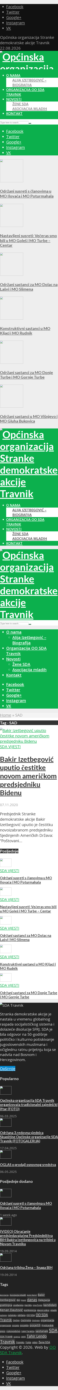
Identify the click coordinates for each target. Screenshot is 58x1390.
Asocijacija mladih (29, 108)
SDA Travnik (6, 1336)
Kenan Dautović (11, 1310)
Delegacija (44, 1300)
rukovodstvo (13, 1331)
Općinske (36, 1320)
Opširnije (7, 1068)
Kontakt (14, 113)
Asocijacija (4, 1295)
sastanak (41, 1331)
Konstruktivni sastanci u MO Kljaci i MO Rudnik (25, 330)
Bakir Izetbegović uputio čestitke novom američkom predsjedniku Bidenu (28, 776)
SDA (53, 1330)
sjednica (16, 1337)
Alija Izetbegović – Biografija (29, 82)
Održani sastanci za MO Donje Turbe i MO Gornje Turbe (26, 374)
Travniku (20, 1342)
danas (32, 1299)
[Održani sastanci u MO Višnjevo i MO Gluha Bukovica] (11, 406)
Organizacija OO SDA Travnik (26, 650)
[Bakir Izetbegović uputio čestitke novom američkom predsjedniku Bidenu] (29, 741)
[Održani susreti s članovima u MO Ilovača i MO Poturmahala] (11, 181)
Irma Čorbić (37, 1305)
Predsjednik (47, 1325)
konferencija (30, 1310)
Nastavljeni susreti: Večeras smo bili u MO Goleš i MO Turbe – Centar (28, 240)
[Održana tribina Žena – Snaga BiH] (5, 1260)
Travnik (7, 1342)
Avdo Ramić (32, 1295)
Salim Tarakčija (27, 1331)
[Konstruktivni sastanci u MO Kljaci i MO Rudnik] (11, 318)
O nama (13, 75)
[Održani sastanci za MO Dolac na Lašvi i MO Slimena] (11, 274)
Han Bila (28, 1305)
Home (5, 715)
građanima (18, 1305)
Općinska (26, 1320)
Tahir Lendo (37, 1336)
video (35, 1342)
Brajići (23, 1300)
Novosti (13, 99)
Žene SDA (20, 104)
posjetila (24, 1325)
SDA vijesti (10, 746)
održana (21, 1315)
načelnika (12, 1315)
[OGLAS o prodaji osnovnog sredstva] (5, 1157)
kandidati (50, 1305)
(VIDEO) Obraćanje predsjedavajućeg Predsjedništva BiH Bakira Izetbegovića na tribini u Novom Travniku (28, 1237)
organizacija (47, 1320)
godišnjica (6, 1305)
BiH (18, 1300)
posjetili (35, 1325)
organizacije (5, 1325)
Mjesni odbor (43, 1310)
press (2, 1331)
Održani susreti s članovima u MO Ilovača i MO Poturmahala (26, 880)
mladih (53, 1310)
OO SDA (30, 1315)
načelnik (3, 1315)
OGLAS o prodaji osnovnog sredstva (28, 1165)
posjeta (15, 1325)
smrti (23, 1336)
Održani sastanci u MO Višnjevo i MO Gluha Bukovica (29, 418)
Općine (16, 1320)
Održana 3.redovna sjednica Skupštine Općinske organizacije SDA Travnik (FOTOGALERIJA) (29, 1137)
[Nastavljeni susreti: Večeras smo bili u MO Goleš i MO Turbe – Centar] (11, 225)
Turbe (28, 1342)
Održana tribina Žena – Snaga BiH (26, 1267)
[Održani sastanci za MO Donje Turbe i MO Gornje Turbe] (11, 362)
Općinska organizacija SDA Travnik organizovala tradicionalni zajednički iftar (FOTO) (29, 1104)
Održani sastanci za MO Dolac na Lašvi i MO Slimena (29, 286)
